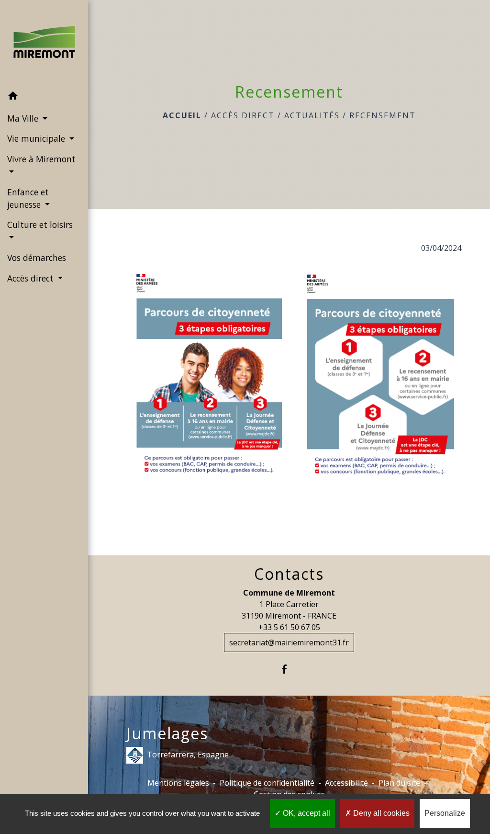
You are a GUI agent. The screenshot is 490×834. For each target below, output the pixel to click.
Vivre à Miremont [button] (41, 159)
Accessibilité (346, 783)
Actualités (312, 115)
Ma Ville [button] (24, 118)
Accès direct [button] (31, 278)
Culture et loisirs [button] (40, 224)
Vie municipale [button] (37, 138)
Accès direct (243, 115)
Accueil (182, 115)
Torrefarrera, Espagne (188, 754)
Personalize (444, 813)
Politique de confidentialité (267, 783)
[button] (44, 97)
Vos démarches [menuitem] (36, 257)
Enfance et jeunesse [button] (28, 198)
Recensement (382, 115)
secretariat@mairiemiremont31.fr (289, 642)
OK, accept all (305, 813)
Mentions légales (178, 783)
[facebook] (289, 669)
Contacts (289, 574)
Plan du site (399, 783)
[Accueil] (44, 43)
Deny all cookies (380, 813)
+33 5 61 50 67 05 (289, 627)
